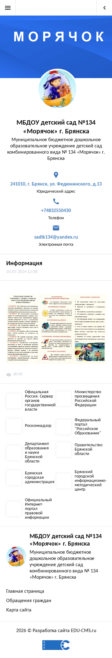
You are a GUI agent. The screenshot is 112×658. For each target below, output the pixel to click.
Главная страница (25, 591)
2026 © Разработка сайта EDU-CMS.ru (56, 630)
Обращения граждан (28, 600)
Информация (24, 263)
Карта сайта (18, 610)
